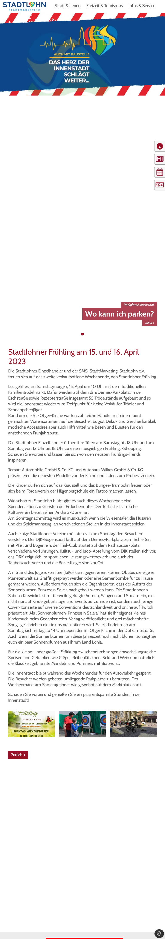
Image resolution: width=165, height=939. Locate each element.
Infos (148, 323)
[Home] (24, 6)
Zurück (17, 754)
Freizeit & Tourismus (104, 5)
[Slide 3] (86, 334)
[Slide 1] (78, 334)
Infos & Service (141, 5)
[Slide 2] (82, 334)
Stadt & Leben (68, 5)
